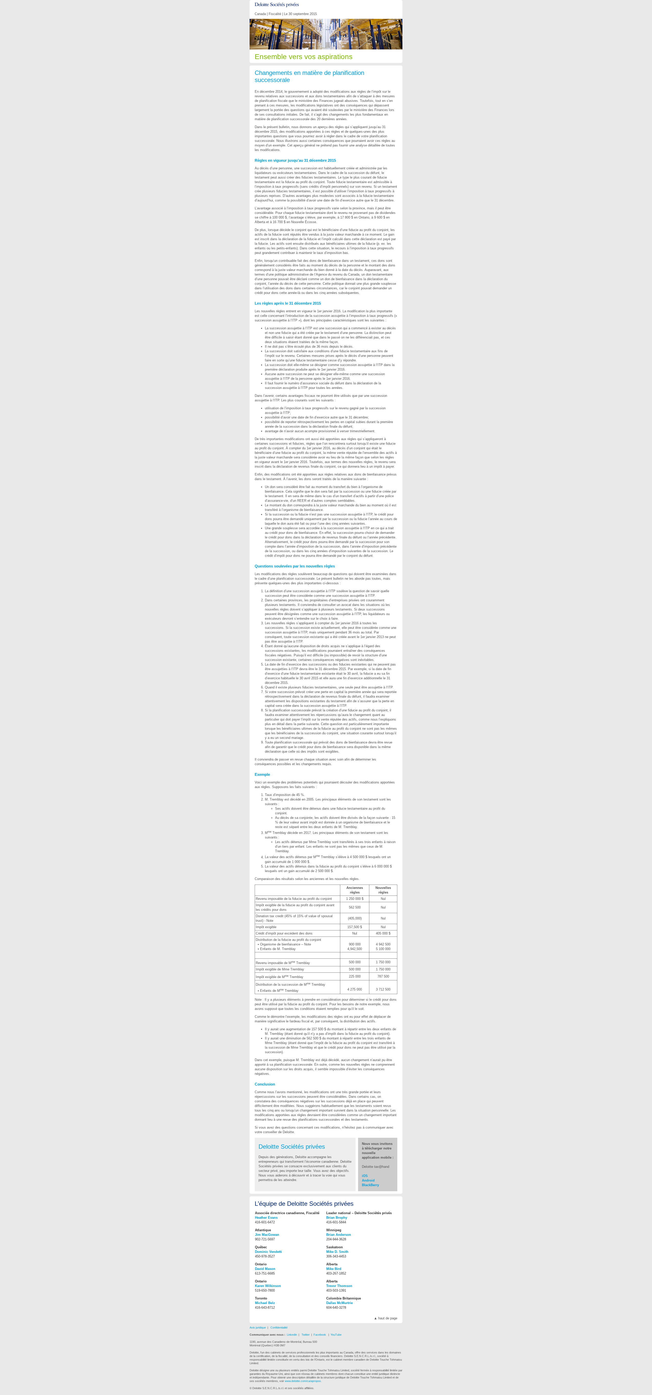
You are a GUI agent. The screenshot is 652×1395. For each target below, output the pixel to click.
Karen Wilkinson (268, 1286)
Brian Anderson (338, 1235)
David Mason (265, 1269)
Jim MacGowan (267, 1235)
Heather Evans (266, 1218)
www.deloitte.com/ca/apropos (303, 1381)
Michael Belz (265, 1303)
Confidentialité (279, 1327)
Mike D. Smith (337, 1252)
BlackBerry (370, 1185)
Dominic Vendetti (268, 1252)
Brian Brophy (336, 1218)
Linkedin (292, 1334)
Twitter (306, 1334)
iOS (365, 1176)
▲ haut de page (385, 1318)
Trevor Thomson (339, 1286)
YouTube (336, 1334)
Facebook (320, 1334)
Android (368, 1180)
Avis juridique (258, 1327)
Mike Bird (333, 1269)
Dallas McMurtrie (339, 1303)
